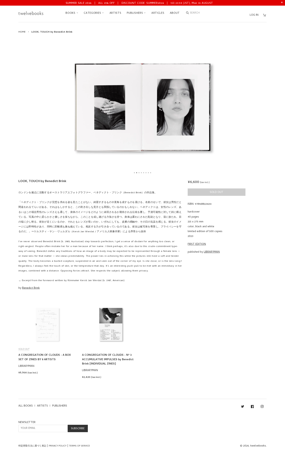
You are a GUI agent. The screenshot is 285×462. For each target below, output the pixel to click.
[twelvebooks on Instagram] (262, 407)
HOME (22, 32)
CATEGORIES (93, 13)
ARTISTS (115, 13)
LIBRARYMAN (212, 252)
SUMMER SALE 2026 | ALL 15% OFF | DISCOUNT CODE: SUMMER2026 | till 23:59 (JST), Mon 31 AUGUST (139, 3)
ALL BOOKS (25, 406)
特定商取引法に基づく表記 (32, 446)
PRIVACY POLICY (57, 446)
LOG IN (254, 15)
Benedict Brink (31, 288)
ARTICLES (157, 13)
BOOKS (71, 13)
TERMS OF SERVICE (79, 446)
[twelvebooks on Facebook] (252, 407)
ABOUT (175, 13)
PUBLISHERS (135, 13)
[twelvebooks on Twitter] (242, 407)
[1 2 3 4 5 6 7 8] (142, 107)
